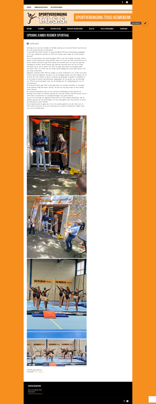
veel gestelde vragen (56, 7)
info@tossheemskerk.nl (35, 394)
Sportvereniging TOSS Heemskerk (103, 17)
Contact (29, 7)
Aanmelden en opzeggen (41, 7)
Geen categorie (39, 372)
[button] (145, 23)
